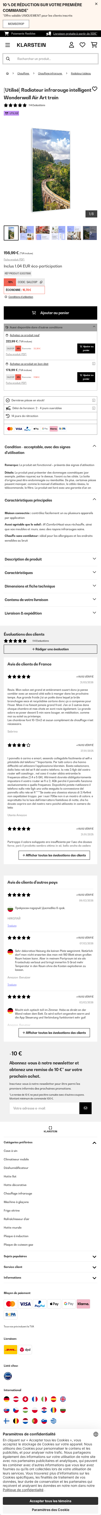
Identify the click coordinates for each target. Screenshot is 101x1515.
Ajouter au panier (54, 313)
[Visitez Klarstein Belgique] (16, 1421)
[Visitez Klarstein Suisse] (25, 1399)
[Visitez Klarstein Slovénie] (44, 1421)
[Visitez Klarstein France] (35, 1399)
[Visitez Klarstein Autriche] (16, 1399)
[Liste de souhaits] (82, 45)
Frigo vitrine (12, 1210)
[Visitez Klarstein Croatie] (44, 1410)
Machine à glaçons (16, 1202)
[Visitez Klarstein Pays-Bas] (25, 1421)
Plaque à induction (16, 1236)
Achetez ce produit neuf (24, 335)
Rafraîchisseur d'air (16, 1219)
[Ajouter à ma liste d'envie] (94, 88)
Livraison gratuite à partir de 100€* (75, 33)
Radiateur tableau (81, 73)
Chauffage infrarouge (50, 73)
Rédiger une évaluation (52, 649)
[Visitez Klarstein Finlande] (6, 1421)
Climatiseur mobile (16, 1159)
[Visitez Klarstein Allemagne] (6, 1399)
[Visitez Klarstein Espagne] (53, 1399)
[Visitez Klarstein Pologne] (35, 1410)
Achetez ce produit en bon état (29, 364)
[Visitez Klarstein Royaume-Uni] (63, 1399)
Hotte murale (13, 1227)
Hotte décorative (15, 1185)
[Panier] (94, 45)
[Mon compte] (71, 44)
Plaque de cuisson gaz (18, 1244)
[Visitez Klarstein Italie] (44, 1399)
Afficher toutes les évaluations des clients (55, 855)
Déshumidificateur (16, 1168)
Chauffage (23, 73)
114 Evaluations (37, 105)
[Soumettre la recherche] (8, 59)
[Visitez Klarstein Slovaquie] (6, 1410)
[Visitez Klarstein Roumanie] (53, 1410)
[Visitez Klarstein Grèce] (53, 1421)
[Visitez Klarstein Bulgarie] (63, 1410)
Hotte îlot (10, 1176)
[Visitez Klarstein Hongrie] (25, 1410)
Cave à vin (10, 1151)
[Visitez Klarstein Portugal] (35, 1421)
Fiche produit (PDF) (14, 259)
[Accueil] (11, 73)
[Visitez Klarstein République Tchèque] (16, 1410)
